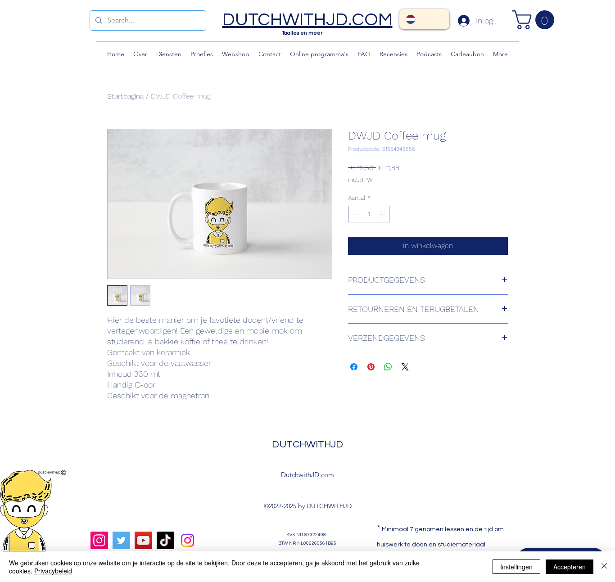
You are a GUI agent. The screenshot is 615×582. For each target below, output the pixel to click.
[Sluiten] (604, 567)
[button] (535, 19)
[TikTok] (165, 540)
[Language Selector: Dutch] (424, 19)
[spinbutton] (369, 214)
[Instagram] (99, 540)
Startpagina (125, 96)
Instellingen (516, 566)
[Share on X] (405, 366)
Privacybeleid (53, 570)
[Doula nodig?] (187, 540)
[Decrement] (355, 214)
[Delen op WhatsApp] (388, 366)
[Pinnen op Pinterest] (371, 366)
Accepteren (569, 566)
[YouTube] (143, 540)
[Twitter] (121, 540)
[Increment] (382, 214)
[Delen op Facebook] (353, 366)
